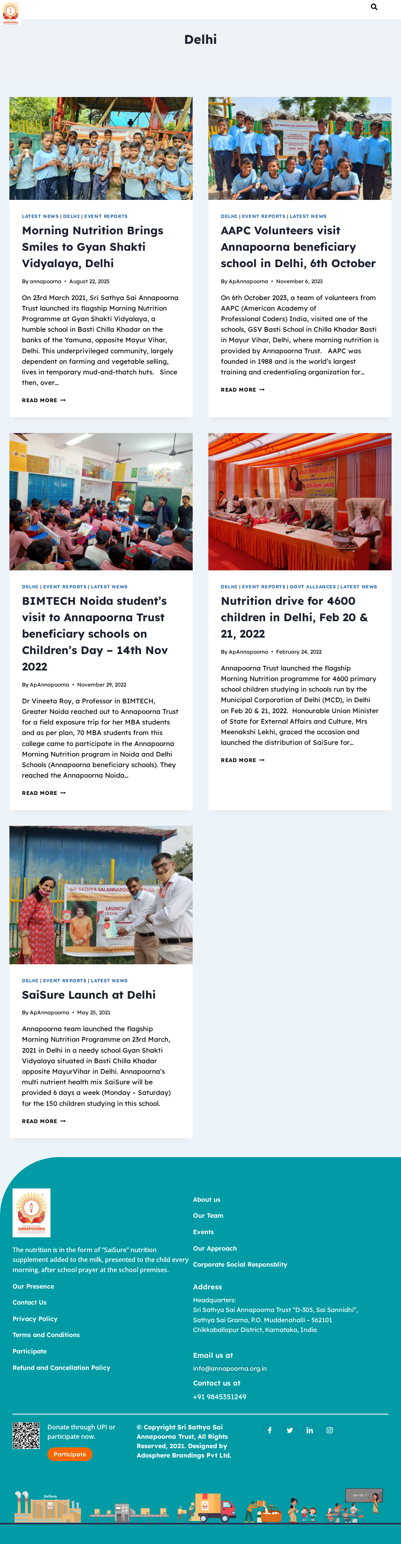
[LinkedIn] (310, 1431)
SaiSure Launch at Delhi (89, 994)
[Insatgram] (330, 1431)
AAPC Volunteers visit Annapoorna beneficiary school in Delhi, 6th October (298, 246)
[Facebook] (270, 1431)
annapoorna (45, 281)
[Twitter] (290, 1431)
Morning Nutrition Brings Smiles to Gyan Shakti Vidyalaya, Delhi (92, 246)
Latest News (40, 216)
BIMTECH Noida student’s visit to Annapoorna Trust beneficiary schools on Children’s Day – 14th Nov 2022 (95, 633)
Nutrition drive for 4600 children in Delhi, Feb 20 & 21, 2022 (294, 617)
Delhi (71, 216)
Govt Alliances (313, 587)
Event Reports (106, 216)
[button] (374, 7)
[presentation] (101, 148)
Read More (44, 400)
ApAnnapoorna (248, 281)
